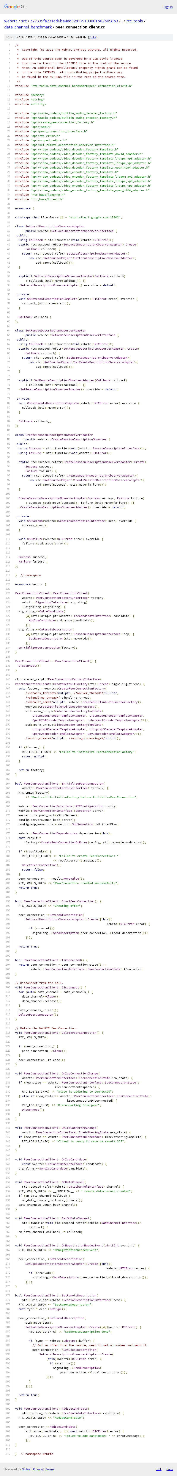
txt (158, 1469)
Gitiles (26, 1469)
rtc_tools (134, 20)
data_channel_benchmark (28, 27)
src (24, 20)
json (169, 1469)
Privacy (38, 1469)
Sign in (168, 7)
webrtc (10, 20)
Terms (49, 1469)
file (92, 37)
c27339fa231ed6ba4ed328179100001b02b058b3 (74, 20)
